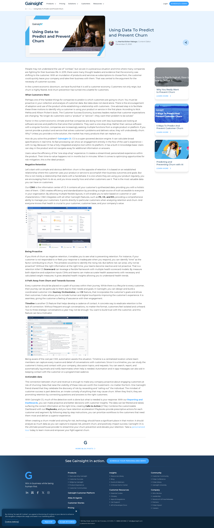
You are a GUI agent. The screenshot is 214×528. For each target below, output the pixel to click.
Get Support (115, 502)
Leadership (156, 496)
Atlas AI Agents (75, 498)
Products (50, 4)
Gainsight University (159, 485)
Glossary (114, 496)
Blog (30, 9)
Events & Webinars (117, 482)
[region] (41, 517)
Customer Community (160, 476)
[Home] (26, 9)
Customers (85, 4)
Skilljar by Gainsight (76, 482)
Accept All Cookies (67, 522)
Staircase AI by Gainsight (78, 476)
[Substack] (32, 492)
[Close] (76, 511)
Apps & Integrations (118, 499)
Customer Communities (78, 488)
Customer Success (76, 479)
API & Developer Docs (119, 505)
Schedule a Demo (179, 3)
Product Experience (76, 485)
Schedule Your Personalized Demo (128, 461)
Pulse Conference (159, 479)
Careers (155, 508)
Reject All (48, 522)
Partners (155, 502)
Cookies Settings (12, 522)
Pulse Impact (157, 505)
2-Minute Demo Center (119, 485)
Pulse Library (157, 482)
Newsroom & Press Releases (162, 499)
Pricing (62, 4)
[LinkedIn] (27, 492)
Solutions (72, 4)
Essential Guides (116, 493)
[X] (43, 492)
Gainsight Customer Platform (81, 493)
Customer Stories (76, 503)
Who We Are (157, 493)
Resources (97, 4)
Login (165, 4)
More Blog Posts (84, 449)
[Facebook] (37, 492)
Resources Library (117, 476)
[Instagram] (48, 492)
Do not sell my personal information (83, 523)
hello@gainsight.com (136, 521)
